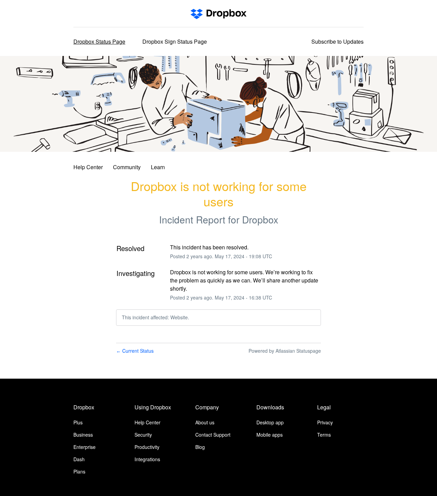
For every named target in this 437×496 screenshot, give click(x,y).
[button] (337, 41)
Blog (200, 446)
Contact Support (212, 434)
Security (143, 434)
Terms (324, 434)
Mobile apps (269, 434)
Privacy (325, 422)
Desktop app (270, 422)
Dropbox (260, 219)
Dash (79, 459)
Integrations (147, 459)
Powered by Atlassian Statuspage (285, 350)
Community (127, 167)
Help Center (88, 167)
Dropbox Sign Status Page (174, 41)
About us (204, 422)
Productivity (147, 446)
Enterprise (84, 446)
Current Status (135, 350)
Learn (158, 167)
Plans (79, 471)
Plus (78, 422)
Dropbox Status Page (99, 41)
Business (83, 434)
